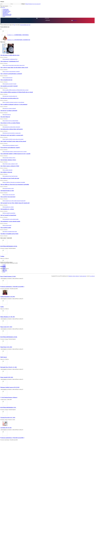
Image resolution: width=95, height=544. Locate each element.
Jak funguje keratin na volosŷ (7, 190)
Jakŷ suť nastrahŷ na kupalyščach (8, 215)
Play (14, 24)
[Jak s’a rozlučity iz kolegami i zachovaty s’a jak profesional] (47, 102)
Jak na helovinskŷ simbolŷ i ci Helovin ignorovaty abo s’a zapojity (15, 153)
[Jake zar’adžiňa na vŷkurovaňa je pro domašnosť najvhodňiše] (47, 182)
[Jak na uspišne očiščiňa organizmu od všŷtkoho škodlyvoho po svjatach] (47, 89)
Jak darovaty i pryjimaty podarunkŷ (8, 110)
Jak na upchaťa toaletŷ (5, 227)
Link (29, 24)
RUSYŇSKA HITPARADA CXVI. (8, 407)
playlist (4, 16)
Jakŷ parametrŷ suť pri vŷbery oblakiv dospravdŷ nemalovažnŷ (15, 203)
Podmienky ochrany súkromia (73, 276)
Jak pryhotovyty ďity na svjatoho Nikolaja (10, 122)
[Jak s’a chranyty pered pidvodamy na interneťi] (47, 71)
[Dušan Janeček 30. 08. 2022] (47, 373)
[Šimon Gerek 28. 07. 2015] (47, 322)
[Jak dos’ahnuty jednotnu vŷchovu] (47, 157)
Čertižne (2, 256)
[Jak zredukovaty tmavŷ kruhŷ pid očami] (47, 176)
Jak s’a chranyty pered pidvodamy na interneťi (11, 73)
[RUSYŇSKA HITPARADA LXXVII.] (47, 242)
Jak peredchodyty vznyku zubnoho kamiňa (10, 221)
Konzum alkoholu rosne (24, 24)
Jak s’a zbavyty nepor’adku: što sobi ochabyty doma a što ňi (14, 67)
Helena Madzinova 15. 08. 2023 (7, 316)
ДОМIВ (6, 9)
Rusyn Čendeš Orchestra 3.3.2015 (8, 276)
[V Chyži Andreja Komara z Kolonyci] (47, 393)
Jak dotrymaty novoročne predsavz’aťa (9, 98)
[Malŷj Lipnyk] (47, 353)
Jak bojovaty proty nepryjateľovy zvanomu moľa (11, 135)
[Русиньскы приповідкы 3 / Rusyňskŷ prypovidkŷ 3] (47, 433)
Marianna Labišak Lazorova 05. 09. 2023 (9, 387)
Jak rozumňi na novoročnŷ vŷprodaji (8, 86)
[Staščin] (47, 302)
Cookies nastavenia (82, 276)
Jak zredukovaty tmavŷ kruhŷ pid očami (9, 178)
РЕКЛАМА (7, 14)
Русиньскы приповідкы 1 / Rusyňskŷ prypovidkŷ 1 (12, 286)
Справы (6, 10)
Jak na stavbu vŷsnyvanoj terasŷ (7, 196)
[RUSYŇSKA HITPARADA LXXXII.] (47, 332)
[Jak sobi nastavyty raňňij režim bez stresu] (47, 49)
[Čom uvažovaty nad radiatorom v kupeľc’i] (47, 145)
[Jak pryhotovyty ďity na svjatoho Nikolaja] (47, 120)
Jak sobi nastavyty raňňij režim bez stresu (9, 55)
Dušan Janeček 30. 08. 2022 (6, 377)
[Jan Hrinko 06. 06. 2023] (47, 423)
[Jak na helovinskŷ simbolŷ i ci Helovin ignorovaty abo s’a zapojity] (47, 151)
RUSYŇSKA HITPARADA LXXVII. (8, 246)
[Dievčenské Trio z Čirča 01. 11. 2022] (47, 363)
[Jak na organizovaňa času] (47, 77)
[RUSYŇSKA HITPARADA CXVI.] (47, 403)
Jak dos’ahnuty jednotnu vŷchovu (8, 159)
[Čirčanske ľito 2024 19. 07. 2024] (47, 413)
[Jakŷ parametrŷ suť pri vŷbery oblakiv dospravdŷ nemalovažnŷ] (47, 200)
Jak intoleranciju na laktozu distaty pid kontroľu (11, 129)
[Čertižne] (47, 252)
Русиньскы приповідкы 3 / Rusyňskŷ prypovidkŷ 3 (12, 437)
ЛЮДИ (5, 13)
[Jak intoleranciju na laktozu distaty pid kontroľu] (47, 126)
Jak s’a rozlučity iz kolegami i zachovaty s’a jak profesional (13, 104)
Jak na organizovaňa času (6, 79)
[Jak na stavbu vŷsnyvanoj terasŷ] (47, 194)
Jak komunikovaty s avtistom (7, 209)
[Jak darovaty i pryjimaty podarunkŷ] (47, 108)
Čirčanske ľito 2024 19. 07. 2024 (7, 417)
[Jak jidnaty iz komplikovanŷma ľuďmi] (47, 231)
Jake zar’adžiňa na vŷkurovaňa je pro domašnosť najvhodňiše (14, 184)
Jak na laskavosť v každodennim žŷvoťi (9, 61)
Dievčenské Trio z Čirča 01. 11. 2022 (8, 367)
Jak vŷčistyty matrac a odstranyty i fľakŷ (9, 166)
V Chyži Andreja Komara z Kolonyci (8, 397)
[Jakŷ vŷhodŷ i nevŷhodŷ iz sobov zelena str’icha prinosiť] (47, 139)
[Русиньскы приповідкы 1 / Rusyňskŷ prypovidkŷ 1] (47, 282)
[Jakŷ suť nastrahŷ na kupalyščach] (47, 213)
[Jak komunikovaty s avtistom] (47, 206)
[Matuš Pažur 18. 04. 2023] (47, 342)
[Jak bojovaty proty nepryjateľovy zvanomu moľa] (47, 133)
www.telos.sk (92, 276)
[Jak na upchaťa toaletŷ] (47, 225)
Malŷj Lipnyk (3, 357)
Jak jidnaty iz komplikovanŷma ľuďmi (9, 233)
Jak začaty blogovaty (5, 116)
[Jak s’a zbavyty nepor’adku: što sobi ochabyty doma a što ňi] (47, 65)
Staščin (2, 306)
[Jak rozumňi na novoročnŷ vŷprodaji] (47, 83)
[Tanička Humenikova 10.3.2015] (47, 292)
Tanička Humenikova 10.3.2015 (7, 296)
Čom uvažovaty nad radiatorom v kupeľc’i (10, 147)
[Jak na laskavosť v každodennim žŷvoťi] (47, 59)
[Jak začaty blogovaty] (47, 114)
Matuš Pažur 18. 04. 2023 (6, 347)
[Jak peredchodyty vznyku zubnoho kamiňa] (47, 219)
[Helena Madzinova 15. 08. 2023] (47, 312)
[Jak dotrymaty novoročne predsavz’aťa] (47, 96)
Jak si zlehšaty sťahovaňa (6, 172)
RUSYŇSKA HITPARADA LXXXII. (8, 337)
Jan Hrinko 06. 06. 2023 (5, 427)
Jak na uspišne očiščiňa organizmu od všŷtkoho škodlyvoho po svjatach (16, 92)
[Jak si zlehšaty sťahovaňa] (47, 170)
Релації (6, 12)
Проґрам (6, 11)
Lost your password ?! (37, 3)
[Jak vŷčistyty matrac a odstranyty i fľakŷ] (47, 163)
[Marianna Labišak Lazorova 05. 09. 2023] (47, 383)
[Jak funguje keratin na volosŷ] (47, 188)
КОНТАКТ (7, 15)
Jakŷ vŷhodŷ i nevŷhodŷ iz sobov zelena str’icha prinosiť (13, 141)
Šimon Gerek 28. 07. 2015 (6, 326)
